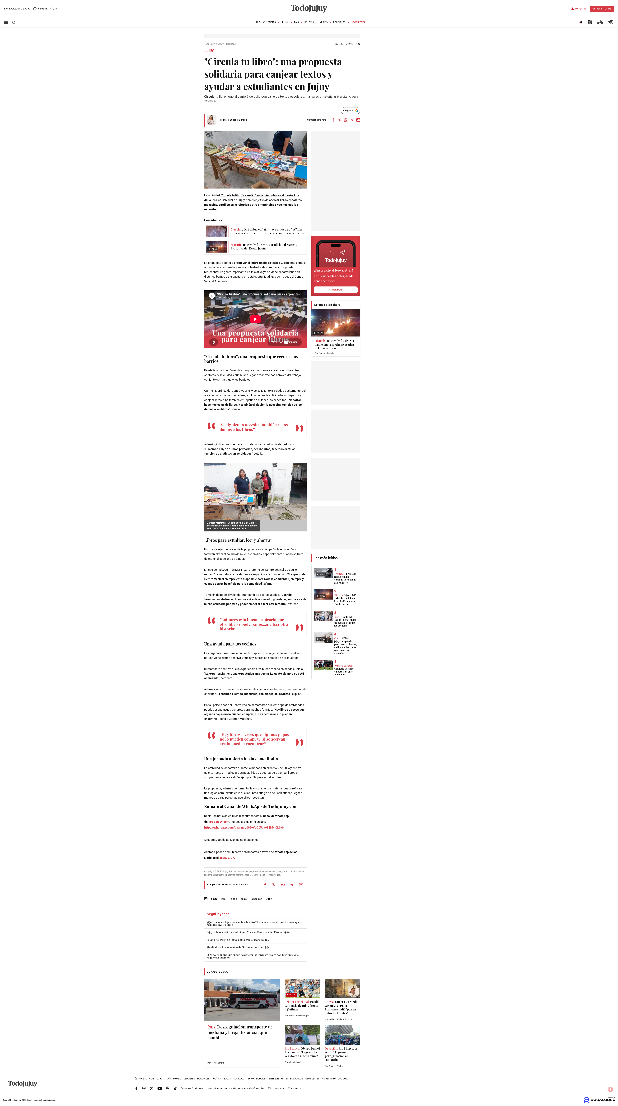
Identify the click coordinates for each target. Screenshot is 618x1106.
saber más (335, 289)
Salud (227, 1078)
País (296, 22)
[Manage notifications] (610, 1089)
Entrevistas (276, 1078)
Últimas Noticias (266, 22)
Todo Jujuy (210, 44)
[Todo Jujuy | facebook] (136, 1088)
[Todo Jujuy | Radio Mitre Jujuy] (600, 23)
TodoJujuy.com (218, 822)
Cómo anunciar (294, 1088)
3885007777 (227, 858)
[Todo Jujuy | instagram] (144, 1088)
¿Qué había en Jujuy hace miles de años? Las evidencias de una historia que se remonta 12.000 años (255, 923)
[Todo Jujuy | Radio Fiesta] (611, 23)
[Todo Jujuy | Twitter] (151, 1088)
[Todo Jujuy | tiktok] (175, 1088)
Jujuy (284, 22)
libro (223, 899)
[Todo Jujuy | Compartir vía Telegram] (352, 120)
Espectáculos (294, 1078)
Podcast (261, 1078)
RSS (269, 1088)
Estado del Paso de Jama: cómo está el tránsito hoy (238, 939)
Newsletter (358, 22)
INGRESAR (580, 8)
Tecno (250, 1078)
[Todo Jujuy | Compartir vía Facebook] (333, 120)
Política (309, 22)
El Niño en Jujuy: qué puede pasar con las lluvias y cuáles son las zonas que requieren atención (253, 956)
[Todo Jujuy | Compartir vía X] (339, 120)
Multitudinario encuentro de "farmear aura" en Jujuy (239, 947)
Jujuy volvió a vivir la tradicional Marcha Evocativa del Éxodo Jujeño (248, 932)
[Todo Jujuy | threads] (168, 1088)
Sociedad (231, 44)
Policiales (339, 22)
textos (233, 899)
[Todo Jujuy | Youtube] (159, 1088)
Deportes (189, 1078)
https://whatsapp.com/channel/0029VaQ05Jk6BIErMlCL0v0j (244, 827)
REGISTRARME (604, 8)
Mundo (324, 22)
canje (244, 899)
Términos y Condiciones (192, 1088)
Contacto (279, 1088)
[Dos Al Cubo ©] (600, 1102)
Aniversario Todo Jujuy (336, 1078)
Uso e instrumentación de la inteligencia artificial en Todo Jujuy (235, 1088)
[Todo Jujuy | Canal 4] (580, 23)
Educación (256, 899)
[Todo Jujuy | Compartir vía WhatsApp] (346, 120)
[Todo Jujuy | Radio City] (590, 23)
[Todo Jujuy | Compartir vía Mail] (358, 120)
